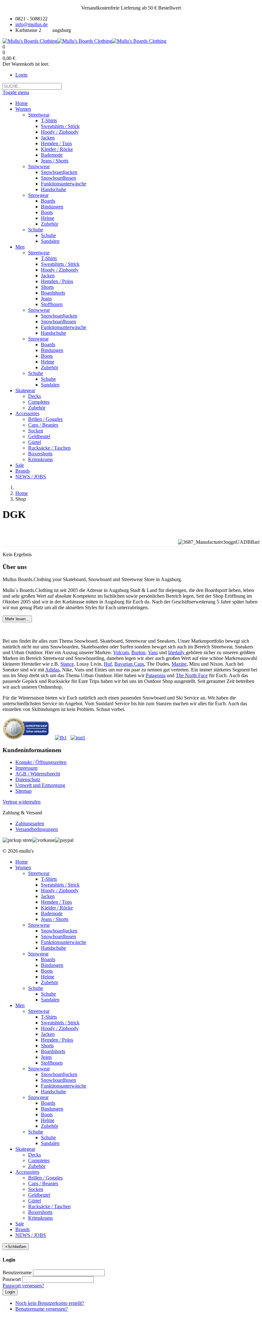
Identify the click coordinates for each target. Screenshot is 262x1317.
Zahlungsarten (29, 823)
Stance (67, 664)
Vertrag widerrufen (22, 801)
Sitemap (23, 791)
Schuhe (35, 988)
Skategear (25, 1149)
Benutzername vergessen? (41, 1309)
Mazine (179, 664)
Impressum (26, 768)
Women (23, 867)
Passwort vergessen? (23, 1285)
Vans (153, 652)
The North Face (192, 675)
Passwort (12, 1279)
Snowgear (38, 953)
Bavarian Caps (129, 664)
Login (21, 75)
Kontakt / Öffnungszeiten (40, 762)
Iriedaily (177, 652)
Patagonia (156, 675)
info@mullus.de (31, 24)
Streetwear (39, 873)
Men (20, 1005)
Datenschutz (27, 779)
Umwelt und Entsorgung (40, 785)
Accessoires (27, 1172)
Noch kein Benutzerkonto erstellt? (49, 1303)
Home (21, 493)
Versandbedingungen (36, 829)
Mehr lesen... (17, 619)
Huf (108, 664)
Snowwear (39, 925)
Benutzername (17, 1272)
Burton (138, 652)
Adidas (52, 669)
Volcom (121, 652)
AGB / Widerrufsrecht (37, 773)
